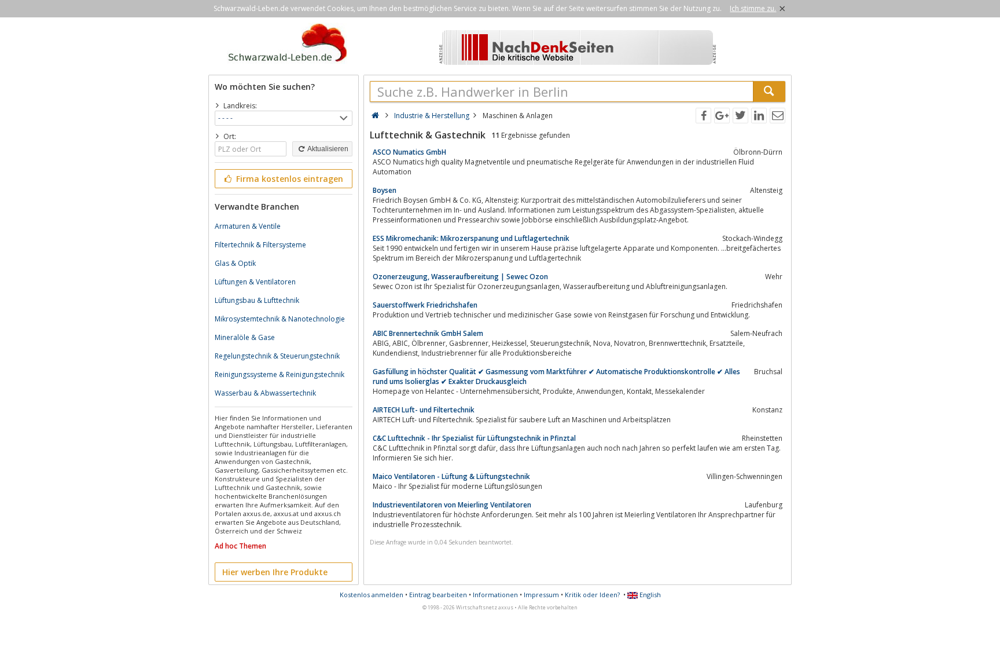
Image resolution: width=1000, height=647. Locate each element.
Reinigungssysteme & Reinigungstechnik (279, 374)
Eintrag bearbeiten (438, 594)
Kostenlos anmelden (371, 594)
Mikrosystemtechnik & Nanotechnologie (280, 319)
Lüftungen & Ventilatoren (255, 282)
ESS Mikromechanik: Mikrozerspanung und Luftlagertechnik (471, 238)
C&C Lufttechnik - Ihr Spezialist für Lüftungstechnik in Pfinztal (474, 438)
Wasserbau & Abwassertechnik (265, 393)
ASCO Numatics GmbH (409, 152)
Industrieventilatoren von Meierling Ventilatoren (452, 505)
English (649, 594)
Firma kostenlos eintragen (288, 178)
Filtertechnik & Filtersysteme (260, 245)
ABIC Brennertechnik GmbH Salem (428, 333)
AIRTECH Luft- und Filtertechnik (424, 410)
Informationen (495, 594)
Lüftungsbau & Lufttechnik (257, 300)
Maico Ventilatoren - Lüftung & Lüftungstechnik (451, 476)
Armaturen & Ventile (248, 226)
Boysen (384, 190)
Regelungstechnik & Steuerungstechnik (277, 356)
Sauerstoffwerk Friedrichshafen (425, 305)
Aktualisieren (327, 149)
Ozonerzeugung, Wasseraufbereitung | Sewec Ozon (460, 277)
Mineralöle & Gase (245, 337)
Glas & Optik (235, 263)
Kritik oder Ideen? (592, 594)
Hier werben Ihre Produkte (275, 571)
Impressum (541, 594)
